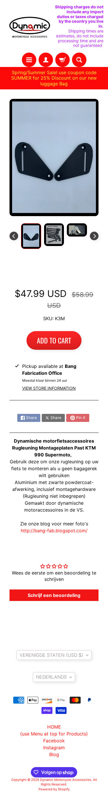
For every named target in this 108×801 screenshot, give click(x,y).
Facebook (54, 741)
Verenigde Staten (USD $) (51, 655)
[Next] (94, 236)
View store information (49, 388)
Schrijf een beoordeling (54, 595)
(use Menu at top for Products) (54, 734)
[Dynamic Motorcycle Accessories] (29, 26)
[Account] (46, 60)
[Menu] (29, 60)
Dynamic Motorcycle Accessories (65, 780)
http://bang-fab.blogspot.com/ (54, 530)
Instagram (54, 747)
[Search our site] (79, 60)
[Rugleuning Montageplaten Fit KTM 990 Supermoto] (31, 236)
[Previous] (14, 236)
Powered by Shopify (54, 789)
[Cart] (62, 60)
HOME (54, 727)
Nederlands (51, 677)
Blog (54, 754)
